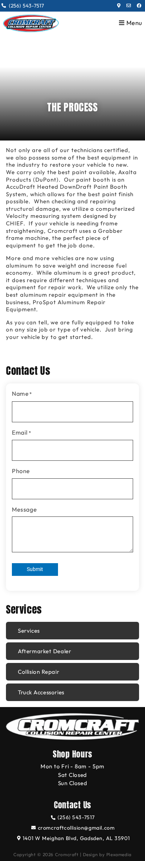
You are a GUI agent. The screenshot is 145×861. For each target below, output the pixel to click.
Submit (35, 569)
